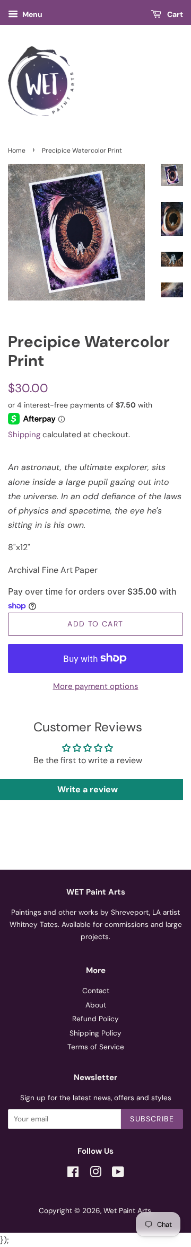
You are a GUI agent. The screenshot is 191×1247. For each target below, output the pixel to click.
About (95, 1005)
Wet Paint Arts (127, 1210)
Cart (174, 14)
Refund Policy (95, 1018)
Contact (95, 990)
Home (16, 150)
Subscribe (152, 1119)
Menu (31, 14)
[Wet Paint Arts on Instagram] (95, 1174)
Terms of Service (95, 1046)
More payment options (95, 686)
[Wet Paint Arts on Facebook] (73, 1174)
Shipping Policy (95, 1033)
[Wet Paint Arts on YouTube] (118, 1174)
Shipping (24, 434)
